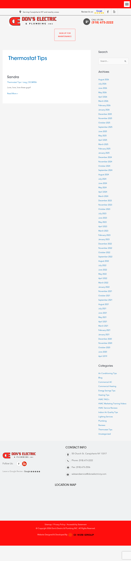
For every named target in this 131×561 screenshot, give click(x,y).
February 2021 (104, 330)
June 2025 (102, 132)
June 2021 (102, 313)
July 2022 (102, 266)
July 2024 (102, 179)
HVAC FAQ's (103, 400)
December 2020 (105, 339)
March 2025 (103, 145)
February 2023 (104, 235)
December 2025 (105, 114)
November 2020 (105, 343)
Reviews (101, 425)
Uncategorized (104, 434)
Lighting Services (105, 417)
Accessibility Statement (76, 525)
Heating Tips (103, 395)
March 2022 (103, 283)
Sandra (13, 77)
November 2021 (105, 291)
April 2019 (102, 356)
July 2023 (102, 214)
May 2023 (102, 222)
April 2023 (102, 227)
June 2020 (102, 352)
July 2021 (102, 309)
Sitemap (48, 525)
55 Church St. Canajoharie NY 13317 (89, 454)
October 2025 (104, 123)
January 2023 (104, 240)
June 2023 (102, 218)
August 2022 (103, 261)
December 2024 (105, 157)
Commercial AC (105, 382)
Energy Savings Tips (106, 391)
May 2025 (102, 136)
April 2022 (102, 278)
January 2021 (104, 335)
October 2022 (104, 253)
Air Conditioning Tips (107, 374)
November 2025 (105, 119)
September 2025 (105, 127)
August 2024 (103, 175)
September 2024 (105, 170)
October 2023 (104, 209)
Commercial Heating (107, 386)
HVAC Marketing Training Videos (112, 404)
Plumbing (102, 421)
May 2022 (102, 274)
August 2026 (103, 80)
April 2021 (102, 322)
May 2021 (102, 317)
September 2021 (105, 300)
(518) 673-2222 (102, 22)
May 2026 (102, 93)
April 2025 (102, 140)
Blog (100, 378)
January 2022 (104, 287)
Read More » (12, 93)
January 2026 (104, 110)
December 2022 (105, 244)
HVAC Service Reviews (107, 408)
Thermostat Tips (14, 82)
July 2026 (102, 84)
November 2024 (105, 162)
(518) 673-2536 (83, 467)
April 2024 (102, 192)
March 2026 (103, 101)
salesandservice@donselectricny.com (89, 474)
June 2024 (102, 183)
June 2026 (102, 88)
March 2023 (103, 231)
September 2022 (105, 257)
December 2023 (105, 201)
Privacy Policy (59, 525)
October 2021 (104, 296)
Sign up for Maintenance (65, 35)
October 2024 (104, 166)
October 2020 (104, 348)
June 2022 (102, 270)
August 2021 (103, 304)
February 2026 (104, 106)
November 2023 (105, 205)
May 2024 (102, 188)
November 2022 (105, 248)
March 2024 (103, 196)
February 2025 (104, 149)
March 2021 (103, 326)
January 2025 (104, 153)
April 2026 (102, 97)
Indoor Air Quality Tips (108, 412)
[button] (127, 4)
